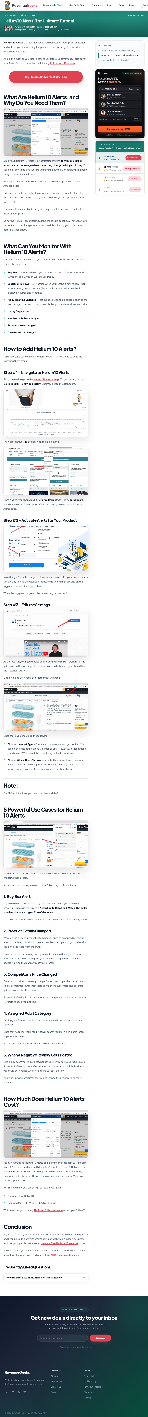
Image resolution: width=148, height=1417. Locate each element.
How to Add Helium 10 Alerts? (115, 60)
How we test (57, 1381)
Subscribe (100, 1338)
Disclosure (89, 1392)
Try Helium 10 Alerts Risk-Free (46, 77)
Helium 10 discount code (48, 1210)
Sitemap (88, 1397)
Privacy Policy (90, 1376)
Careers (54, 1392)
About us (55, 1376)
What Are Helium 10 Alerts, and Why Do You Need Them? (121, 50)
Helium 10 (24, 15)
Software (12, 15)
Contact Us (56, 1386)
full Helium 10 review (62, 63)
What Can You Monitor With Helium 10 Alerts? (121, 55)
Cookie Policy (90, 1381)
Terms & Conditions (93, 1386)
